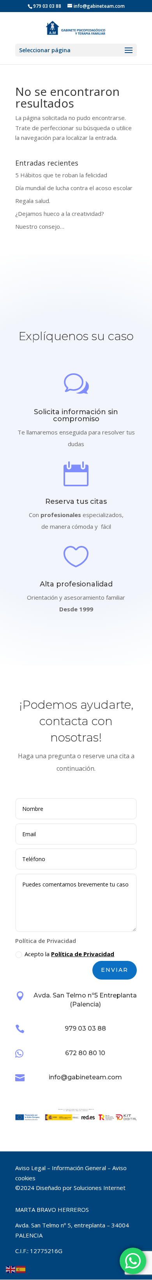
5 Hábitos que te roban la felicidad (61, 175)
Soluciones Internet (99, 1188)
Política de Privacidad (82, 954)
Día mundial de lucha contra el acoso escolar (74, 188)
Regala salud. (32, 201)
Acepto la (69, 954)
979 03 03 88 (85, 1028)
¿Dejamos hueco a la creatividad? (59, 213)
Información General (79, 1168)
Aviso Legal (30, 1168)
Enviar (114, 969)
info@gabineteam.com (85, 1077)
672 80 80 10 (85, 1053)
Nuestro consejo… (39, 226)
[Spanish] (21, 1269)
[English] (11, 1269)
